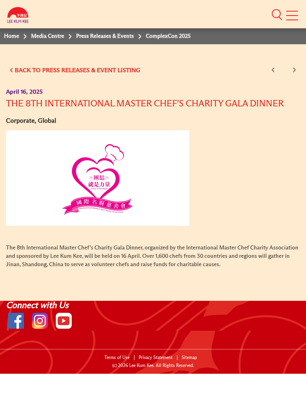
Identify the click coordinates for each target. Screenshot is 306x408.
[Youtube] (64, 321)
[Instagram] (40, 321)
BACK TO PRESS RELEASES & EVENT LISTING (77, 70)
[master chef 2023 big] (97, 178)
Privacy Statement (156, 357)
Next (293, 70)
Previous (274, 70)
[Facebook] (16, 321)
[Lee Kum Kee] (18, 16)
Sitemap (189, 357)
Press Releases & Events (105, 36)
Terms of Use (116, 357)
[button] (277, 14)
